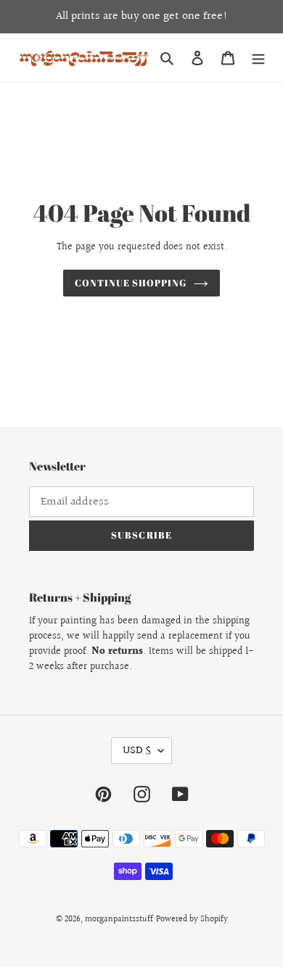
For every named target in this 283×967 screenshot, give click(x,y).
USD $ (137, 751)
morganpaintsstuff (119, 919)
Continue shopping (131, 282)
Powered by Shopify (192, 919)
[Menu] (258, 57)
